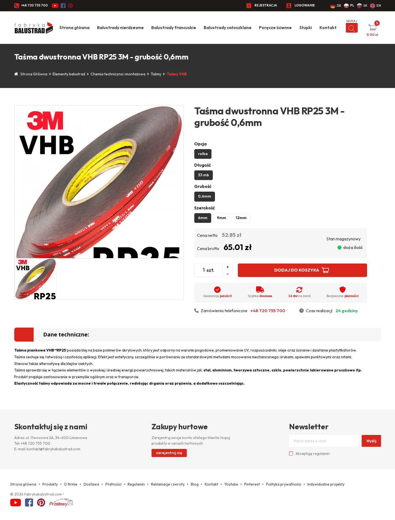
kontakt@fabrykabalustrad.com (53, 449)
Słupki (305, 27)
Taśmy (156, 74)
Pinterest (252, 484)
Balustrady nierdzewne (120, 27)
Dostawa (91, 484)
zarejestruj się (169, 452)
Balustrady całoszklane (228, 27)
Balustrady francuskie (173, 27)
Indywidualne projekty (325, 484)
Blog (195, 484)
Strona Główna (33, 74)
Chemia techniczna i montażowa (118, 74)
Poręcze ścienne (275, 27)
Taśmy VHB (177, 74)
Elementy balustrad (69, 74)
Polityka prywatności (283, 484)
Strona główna (74, 27)
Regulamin (136, 484)
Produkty (50, 484)
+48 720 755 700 (34, 5)
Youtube (231, 484)
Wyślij (371, 440)
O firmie (70, 484)
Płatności (113, 484)
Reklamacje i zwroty (168, 484)
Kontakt (328, 27)
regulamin (321, 453)
